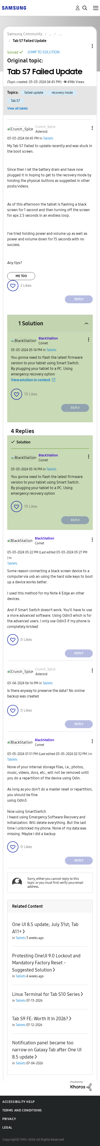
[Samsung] (14, 7)
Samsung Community (24, 34)
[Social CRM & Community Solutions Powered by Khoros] (80, 1085)
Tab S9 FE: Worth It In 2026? (40, 1018)
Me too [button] (21, 276)
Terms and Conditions (22, 1110)
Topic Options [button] (84, 46)
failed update (33, 93)
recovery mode (62, 93)
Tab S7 (15, 101)
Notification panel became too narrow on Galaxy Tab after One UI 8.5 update (46, 1050)
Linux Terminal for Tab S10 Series (46, 994)
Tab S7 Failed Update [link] (30, 41)
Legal (7, 1128)
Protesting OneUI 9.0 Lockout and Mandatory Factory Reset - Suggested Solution (46, 963)
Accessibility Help (18, 1102)
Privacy (9, 1119)
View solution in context (30, 380)
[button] (84, 128)
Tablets (48, 138)
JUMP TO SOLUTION (43, 52)
